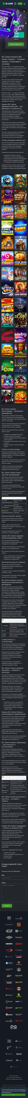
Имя (3, 875)
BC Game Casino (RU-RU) (14, 1077)
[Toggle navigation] (24, 4)
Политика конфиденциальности (13, 1079)
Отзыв (3, 882)
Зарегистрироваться (16, 44)
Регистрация (20, 3)
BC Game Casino (13, 1075)
